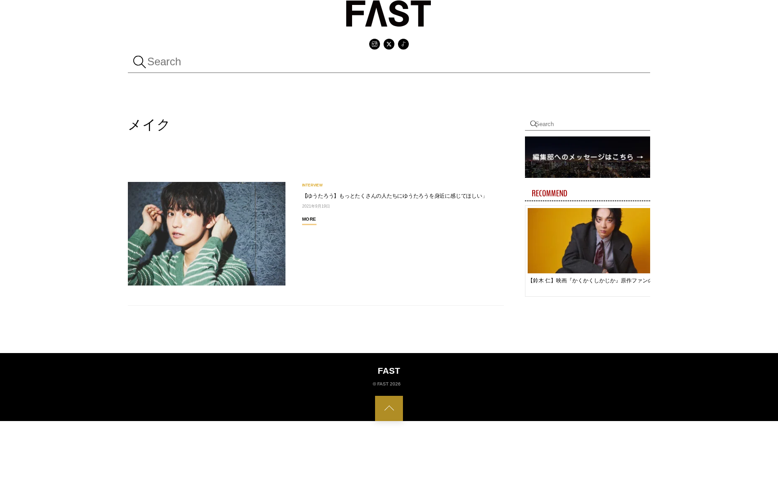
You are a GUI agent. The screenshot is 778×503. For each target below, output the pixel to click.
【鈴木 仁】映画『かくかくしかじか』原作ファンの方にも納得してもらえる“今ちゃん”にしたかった (593, 280)
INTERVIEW (312, 185)
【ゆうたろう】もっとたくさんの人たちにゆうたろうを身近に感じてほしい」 (395, 196)
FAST (383, 383)
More (309, 219)
